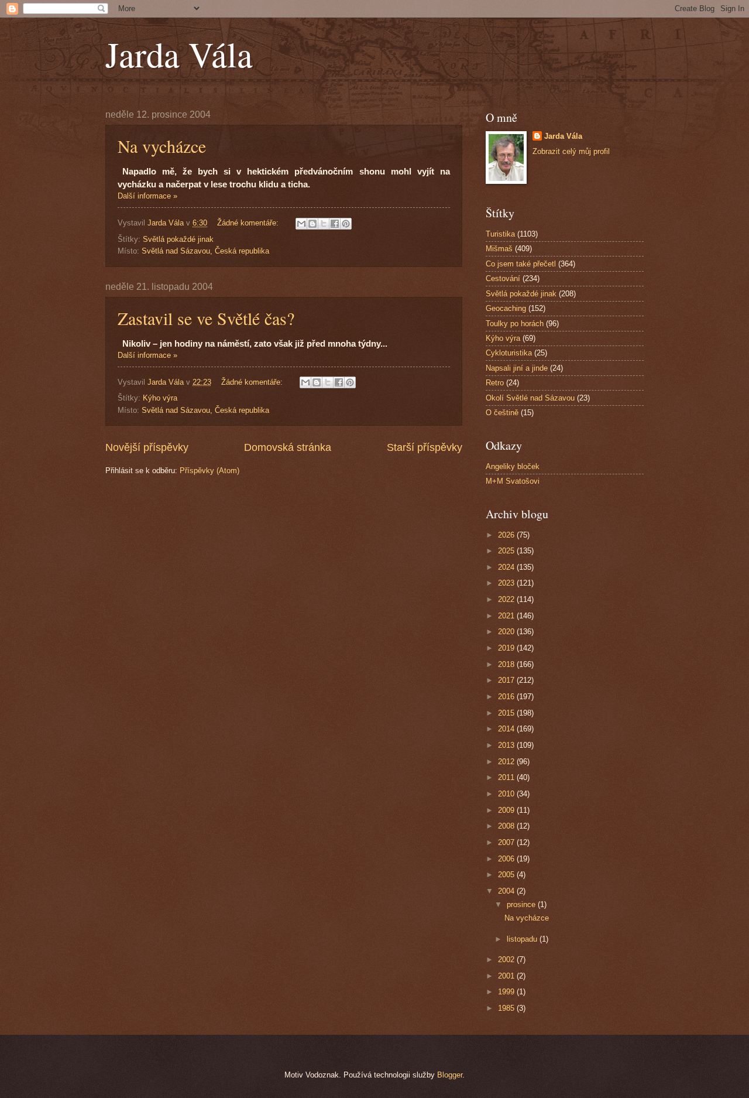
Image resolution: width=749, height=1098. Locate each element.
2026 (507, 535)
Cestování (503, 278)
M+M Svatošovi (513, 481)
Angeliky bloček (513, 466)
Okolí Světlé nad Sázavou (530, 398)
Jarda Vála (179, 53)
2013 (507, 745)
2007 (507, 842)
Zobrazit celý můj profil (571, 151)
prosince (522, 904)
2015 (507, 713)
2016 (507, 696)
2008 (507, 826)
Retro (495, 382)
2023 (507, 583)
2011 (507, 777)
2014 (507, 728)
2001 (507, 976)
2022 (507, 599)
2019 (507, 648)
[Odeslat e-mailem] (301, 224)
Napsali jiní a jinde (517, 368)
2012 (507, 761)
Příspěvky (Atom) (209, 470)
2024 (507, 567)
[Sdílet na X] (323, 224)
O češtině (502, 412)
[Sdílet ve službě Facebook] (335, 224)
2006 (507, 858)
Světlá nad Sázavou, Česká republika (205, 251)
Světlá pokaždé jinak (178, 239)
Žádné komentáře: (249, 222)
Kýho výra (160, 398)
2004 (507, 891)
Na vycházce (162, 146)
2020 (507, 631)
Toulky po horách (515, 323)
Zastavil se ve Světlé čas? (206, 318)
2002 (507, 959)
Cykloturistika (509, 352)
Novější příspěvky (146, 447)
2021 (507, 615)
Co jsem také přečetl (521, 263)
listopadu (523, 939)
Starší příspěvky (424, 447)
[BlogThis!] (312, 224)
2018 (507, 664)
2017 (507, 680)
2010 (507, 793)
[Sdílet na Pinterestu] (346, 224)
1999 (507, 991)
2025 (507, 550)
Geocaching (506, 308)
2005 (507, 874)
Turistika (500, 234)
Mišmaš (499, 248)
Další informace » (147, 195)
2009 (507, 810)
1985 (507, 1008)
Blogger (449, 1074)
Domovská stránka (287, 447)
